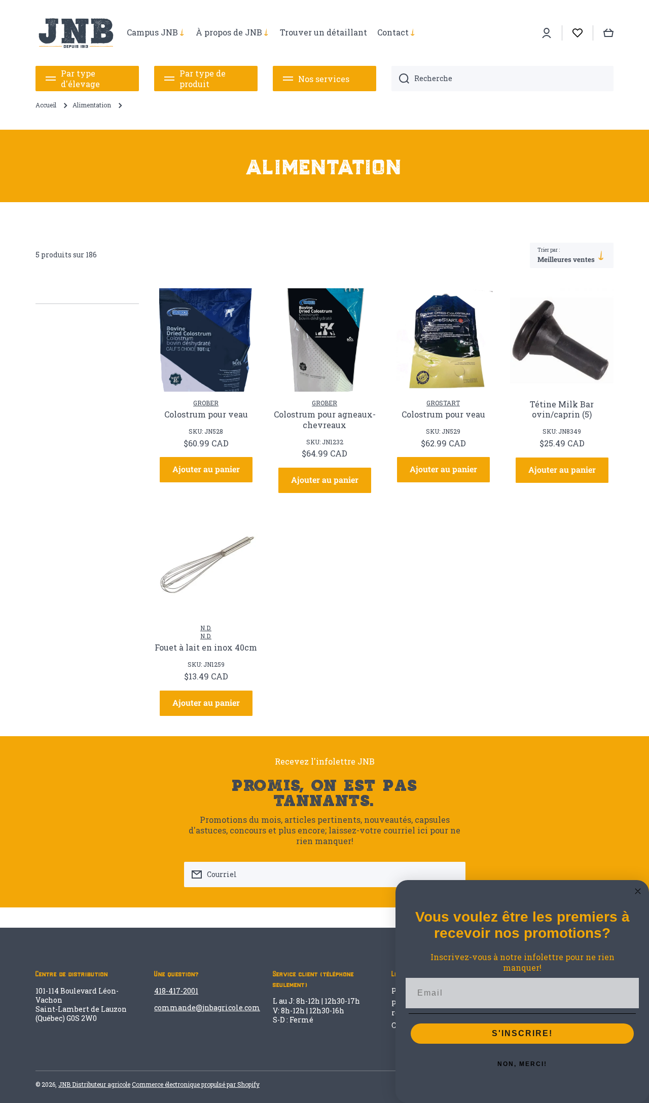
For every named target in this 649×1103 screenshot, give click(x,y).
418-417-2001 (176, 991)
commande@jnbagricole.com (207, 1007)
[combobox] (502, 78)
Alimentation (92, 105)
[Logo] (76, 33)
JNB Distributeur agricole (94, 1084)
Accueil (45, 105)
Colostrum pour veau (206, 414)
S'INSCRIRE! (522, 1033)
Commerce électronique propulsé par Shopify (196, 1084)
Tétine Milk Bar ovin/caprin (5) (562, 409)
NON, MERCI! (522, 1064)
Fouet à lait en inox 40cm (206, 647)
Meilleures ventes (566, 259)
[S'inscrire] (452, 874)
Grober (206, 403)
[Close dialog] (638, 891)
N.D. (205, 628)
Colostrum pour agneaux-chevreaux (325, 419)
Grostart (443, 403)
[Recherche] (400, 78)
